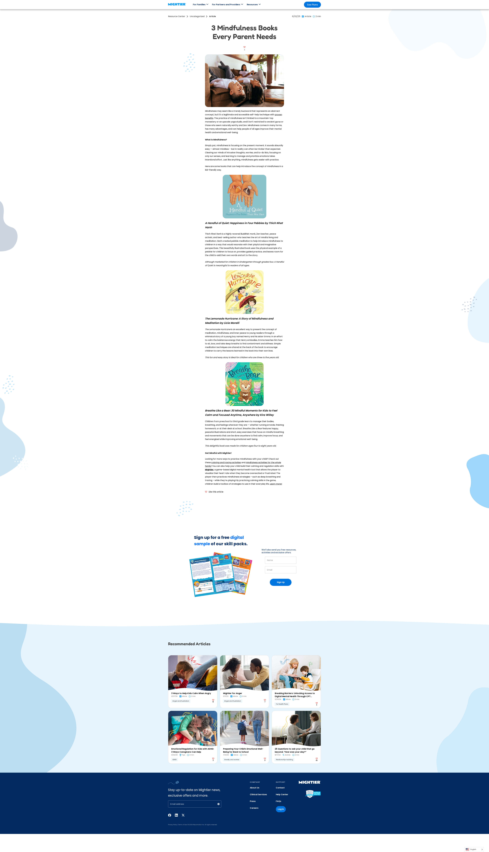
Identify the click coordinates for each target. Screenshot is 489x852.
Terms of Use (182, 825)
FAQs (278, 801)
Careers (254, 808)
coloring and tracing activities (226, 462)
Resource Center (176, 16)
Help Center (282, 794)
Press (253, 801)
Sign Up (281, 582)
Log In (281, 809)
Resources (252, 4)
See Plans (312, 4)
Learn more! (276, 483)
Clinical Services (258, 794)
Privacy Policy (172, 825)
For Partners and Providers (226, 4)
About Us (254, 787)
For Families (199, 4)
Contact (280, 787)
